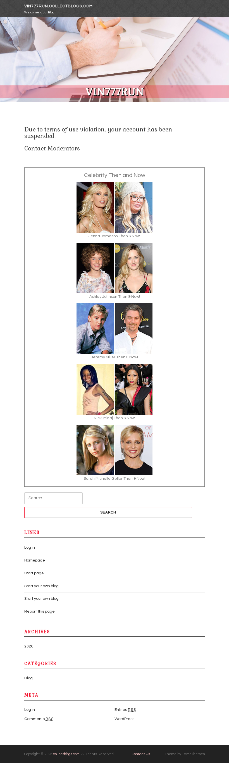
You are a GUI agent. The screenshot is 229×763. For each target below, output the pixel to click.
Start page (34, 573)
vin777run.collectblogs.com (58, 6)
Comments (39, 719)
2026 (28, 646)
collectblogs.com (66, 754)
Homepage (34, 560)
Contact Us (141, 754)
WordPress (124, 719)
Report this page (39, 611)
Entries (125, 710)
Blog (28, 678)
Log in (29, 548)
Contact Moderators (52, 148)
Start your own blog (41, 586)
